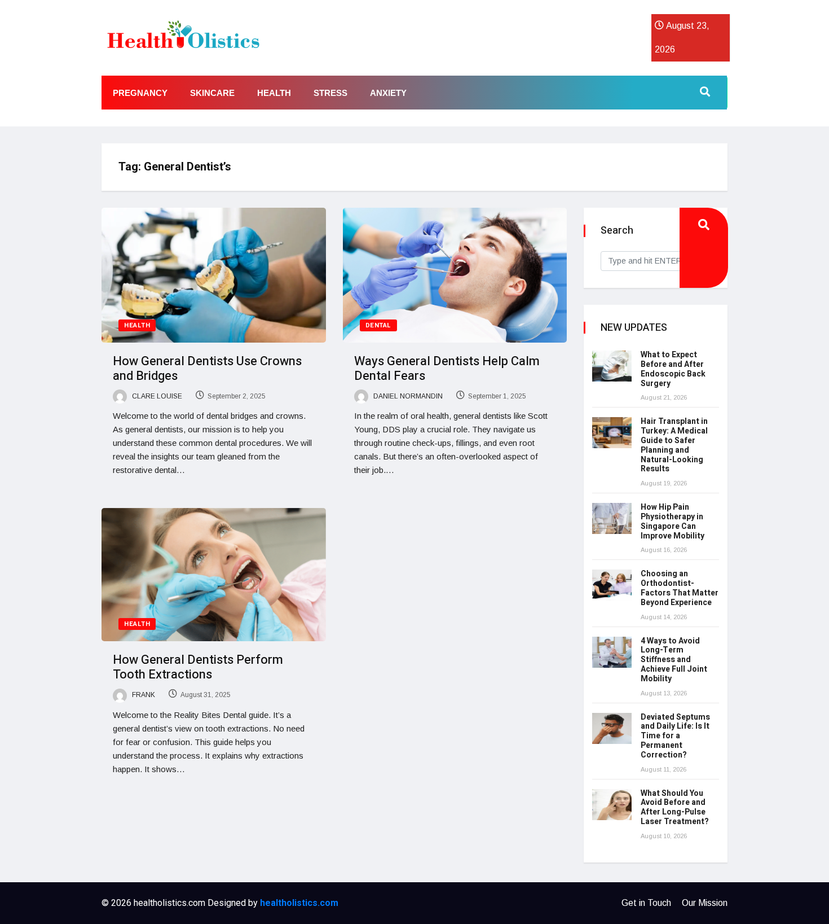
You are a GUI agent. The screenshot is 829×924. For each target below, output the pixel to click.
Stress (330, 93)
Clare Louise (156, 396)
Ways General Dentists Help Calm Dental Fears (447, 368)
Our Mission (704, 903)
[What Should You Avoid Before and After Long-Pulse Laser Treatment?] (612, 804)
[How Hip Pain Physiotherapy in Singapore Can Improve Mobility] (612, 518)
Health (274, 93)
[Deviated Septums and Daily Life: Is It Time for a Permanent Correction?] (612, 728)
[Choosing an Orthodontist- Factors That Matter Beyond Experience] (612, 585)
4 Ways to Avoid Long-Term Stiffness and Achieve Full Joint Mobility (674, 660)
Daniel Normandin (407, 396)
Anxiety (388, 93)
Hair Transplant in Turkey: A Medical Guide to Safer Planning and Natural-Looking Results (674, 445)
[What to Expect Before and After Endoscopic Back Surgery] (612, 366)
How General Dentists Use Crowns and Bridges (207, 368)
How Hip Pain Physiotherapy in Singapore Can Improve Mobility (672, 521)
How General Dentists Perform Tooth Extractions (198, 667)
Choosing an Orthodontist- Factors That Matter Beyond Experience (679, 588)
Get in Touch (646, 903)
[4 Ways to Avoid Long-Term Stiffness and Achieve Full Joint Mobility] (612, 652)
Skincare (212, 93)
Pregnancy (140, 93)
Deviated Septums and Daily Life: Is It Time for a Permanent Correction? (675, 736)
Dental (378, 325)
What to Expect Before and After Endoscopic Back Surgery (673, 369)
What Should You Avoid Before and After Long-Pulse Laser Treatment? (675, 807)
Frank (142, 695)
